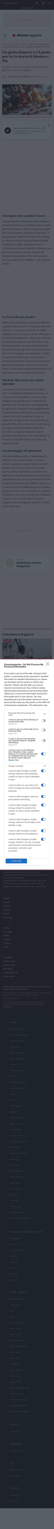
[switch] (43, 720)
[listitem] (27, 714)
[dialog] (27, 764)
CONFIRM (16, 861)
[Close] (48, 664)
